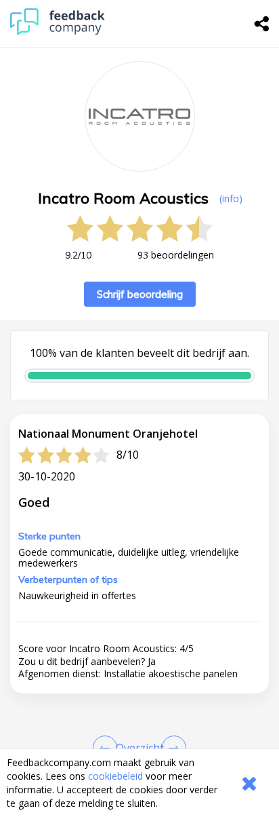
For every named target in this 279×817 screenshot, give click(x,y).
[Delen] (262, 24)
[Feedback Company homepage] (57, 31)
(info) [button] (230, 198)
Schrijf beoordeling (140, 294)
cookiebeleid (115, 776)
